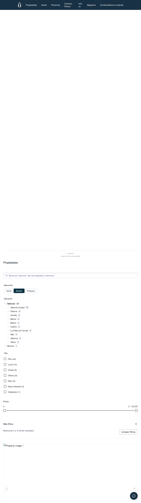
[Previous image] (7, 488)
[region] (70, 30)
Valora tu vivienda (115, 5)
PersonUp (55, 5)
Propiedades (31, 5)
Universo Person (68, 5)
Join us (80, 5)
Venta (8, 290)
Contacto (104, 5)
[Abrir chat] (134, 496)
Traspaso (31, 290)
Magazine (91, 5)
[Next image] (134, 488)
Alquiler (19, 290)
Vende (44, 5)
